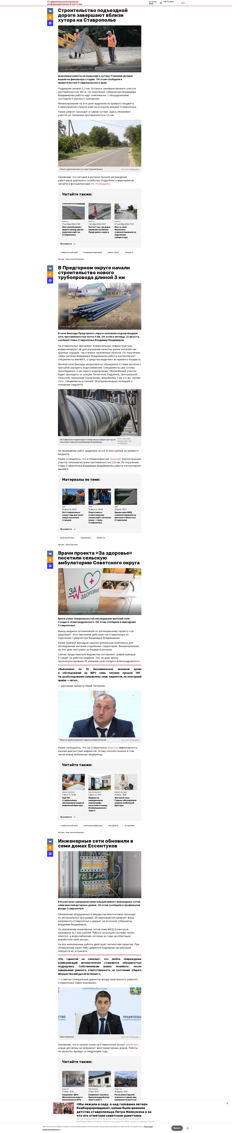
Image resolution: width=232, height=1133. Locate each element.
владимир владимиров (93, 252)
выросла (112, 747)
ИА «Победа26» (100, 183)
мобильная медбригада (93, 826)
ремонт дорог (113, 252)
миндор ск (129, 252)
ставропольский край (69, 252)
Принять (177, 1128)
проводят (115, 459)
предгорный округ (67, 538)
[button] (63, 1108)
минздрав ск (113, 826)
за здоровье (130, 826)
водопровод (86, 538)
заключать (132, 1044)
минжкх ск (101, 538)
